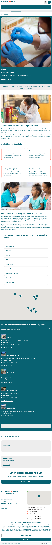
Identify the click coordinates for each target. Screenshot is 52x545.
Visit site (6, 449)
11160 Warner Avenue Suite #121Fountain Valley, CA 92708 (36, 508)
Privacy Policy (10, 543)
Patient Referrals (6, 499)
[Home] (1, 14)
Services (6, 14)
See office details (6, 347)
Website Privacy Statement (9, 503)
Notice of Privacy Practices (10, 497)
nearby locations (27, 88)
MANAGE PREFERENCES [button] (26, 535)
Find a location (6, 79)
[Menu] (49, 2)
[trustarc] (48, 544)
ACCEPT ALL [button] (26, 539)
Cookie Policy (4, 543)
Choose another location (16, 11)
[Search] (45, 2)
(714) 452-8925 (32, 511)
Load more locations (25, 426)
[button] (36, 299)
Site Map (3, 501)
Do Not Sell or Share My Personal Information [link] (15, 506)
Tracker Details (17, 543)
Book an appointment (26, 7)
